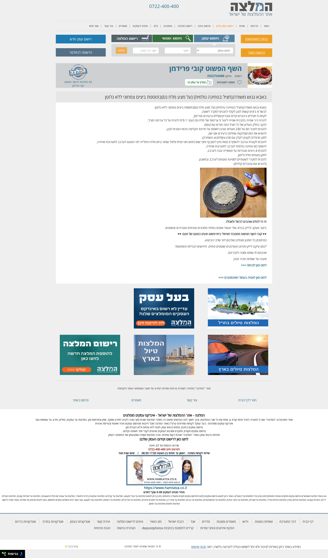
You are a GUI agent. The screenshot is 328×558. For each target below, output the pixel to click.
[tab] (214, 38)
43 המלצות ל (85, 82)
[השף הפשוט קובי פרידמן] (260, 75)
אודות (242, 26)
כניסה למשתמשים (256, 39)
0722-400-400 (164, 6)
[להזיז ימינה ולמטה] (5, 555)
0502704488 (215, 76)
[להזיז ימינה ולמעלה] (5, 553)
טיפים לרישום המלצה (130, 521)
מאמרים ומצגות (226, 521)
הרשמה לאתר (256, 52)
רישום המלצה (185, 26)
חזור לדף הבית (247, 400)
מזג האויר (156, 521)
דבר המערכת (287, 521)
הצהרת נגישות (126, 528)
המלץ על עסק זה (197, 82)
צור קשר (108, 26)
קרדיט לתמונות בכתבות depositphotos (168, 528)
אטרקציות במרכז (53, 521)
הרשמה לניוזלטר (80, 52)
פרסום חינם (204, 26)
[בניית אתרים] (71, 546)
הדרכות (254, 26)
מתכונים (168, 26)
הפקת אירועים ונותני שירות (217, 528)
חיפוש (121, 50)
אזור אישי (94, 26)
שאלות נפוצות (264, 521)
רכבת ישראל (176, 521)
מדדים (206, 521)
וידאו (245, 521)
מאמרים (123, 26)
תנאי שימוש (198, 547)
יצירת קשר (103, 521)
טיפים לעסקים (140, 26)
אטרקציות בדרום (25, 521)
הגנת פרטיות (102, 528)
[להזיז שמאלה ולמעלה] (3, 553)
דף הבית (308, 521)
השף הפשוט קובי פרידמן (205, 68)
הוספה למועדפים (226, 82)
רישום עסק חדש (224, 26)
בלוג (156, 26)
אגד (192, 521)
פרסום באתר (81, 400)
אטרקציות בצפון (80, 521)
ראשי (266, 26)
